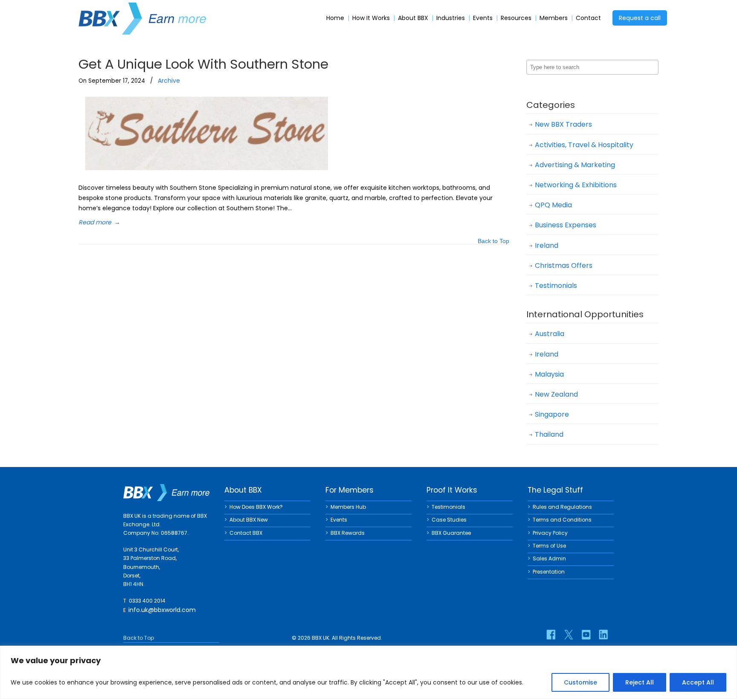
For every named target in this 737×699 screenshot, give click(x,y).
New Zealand (556, 394)
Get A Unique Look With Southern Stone (203, 64)
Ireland (546, 245)
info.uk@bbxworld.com (162, 610)
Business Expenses (565, 225)
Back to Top (493, 241)
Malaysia (549, 374)
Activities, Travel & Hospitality (584, 145)
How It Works (371, 18)
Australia (549, 334)
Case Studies (449, 519)
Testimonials (556, 285)
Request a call (640, 18)
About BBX (413, 18)
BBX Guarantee (451, 533)
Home (335, 18)
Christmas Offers (563, 265)
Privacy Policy (550, 533)
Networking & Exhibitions (576, 185)
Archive (169, 80)
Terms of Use (549, 545)
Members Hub (348, 506)
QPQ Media (553, 205)
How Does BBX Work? (256, 506)
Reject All (639, 682)
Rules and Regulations (562, 506)
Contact (588, 18)
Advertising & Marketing (575, 165)
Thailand (549, 434)
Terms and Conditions (562, 519)
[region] (368, 672)
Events (483, 18)
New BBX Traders (563, 124)
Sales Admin (549, 558)
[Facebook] (551, 634)
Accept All (698, 682)
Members (554, 18)
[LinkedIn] (603, 634)
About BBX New (248, 519)
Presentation (549, 571)
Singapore (552, 414)
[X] (568, 634)
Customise (580, 682)
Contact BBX (245, 533)
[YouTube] (586, 634)
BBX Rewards (348, 533)
